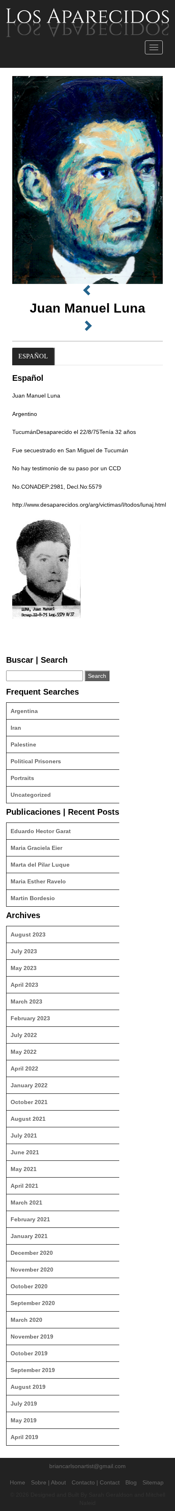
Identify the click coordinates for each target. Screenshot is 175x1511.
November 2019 (32, 1336)
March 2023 (26, 1001)
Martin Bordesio (33, 898)
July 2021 (24, 1135)
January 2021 (29, 1236)
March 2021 (26, 1202)
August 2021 (28, 1118)
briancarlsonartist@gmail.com (87, 1466)
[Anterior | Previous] (87, 290)
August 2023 (28, 934)
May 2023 (24, 968)
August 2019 (28, 1387)
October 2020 (29, 1286)
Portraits (22, 778)
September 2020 (33, 1303)
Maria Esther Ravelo (38, 881)
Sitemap (153, 1482)
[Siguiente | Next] (87, 326)
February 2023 (30, 1018)
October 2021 (29, 1102)
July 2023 (24, 951)
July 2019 (24, 1403)
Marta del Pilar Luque (40, 864)
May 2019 (24, 1420)
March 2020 (26, 1320)
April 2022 (24, 1068)
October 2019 (29, 1353)
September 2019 (33, 1370)
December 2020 (32, 1252)
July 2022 (24, 1035)
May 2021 (24, 1169)
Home (17, 1482)
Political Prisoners (36, 761)
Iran (16, 727)
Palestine (23, 744)
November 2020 (32, 1269)
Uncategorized (31, 794)
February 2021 (30, 1219)
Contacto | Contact (96, 1482)
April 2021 (24, 1185)
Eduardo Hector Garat (41, 831)
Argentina (24, 711)
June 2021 (25, 1152)
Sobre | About (48, 1482)
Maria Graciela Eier (36, 848)
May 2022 (24, 1051)
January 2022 (29, 1085)
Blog (131, 1482)
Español (33, 356)
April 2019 (24, 1437)
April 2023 (24, 984)
